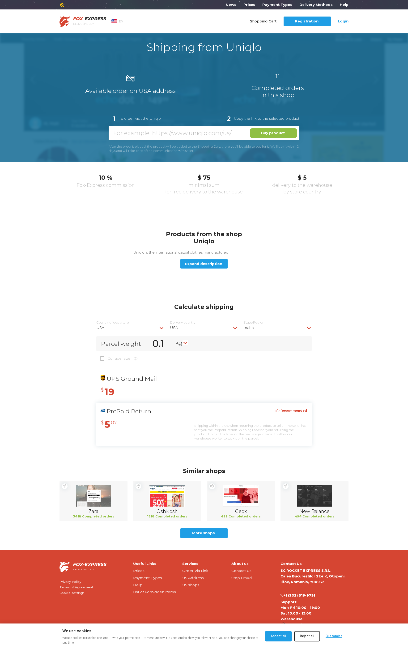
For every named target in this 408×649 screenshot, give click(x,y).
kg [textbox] (179, 342)
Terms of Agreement (76, 587)
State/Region (254, 322)
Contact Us (241, 570)
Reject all (307, 636)
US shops (190, 585)
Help (344, 4)
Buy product (273, 133)
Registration (307, 21)
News (231, 4)
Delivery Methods (316, 4)
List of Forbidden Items (154, 592)
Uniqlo (155, 118)
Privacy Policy (70, 582)
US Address (193, 578)
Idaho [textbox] (249, 327)
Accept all (278, 636)
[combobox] (130, 327)
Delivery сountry (182, 322)
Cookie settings (72, 593)
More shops (203, 533)
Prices (249, 4)
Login (343, 21)
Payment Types (277, 4)
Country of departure (112, 322)
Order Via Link (195, 570)
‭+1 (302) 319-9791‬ (299, 595)
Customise (334, 636)
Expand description (203, 263)
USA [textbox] (100, 327)
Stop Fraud (241, 578)
